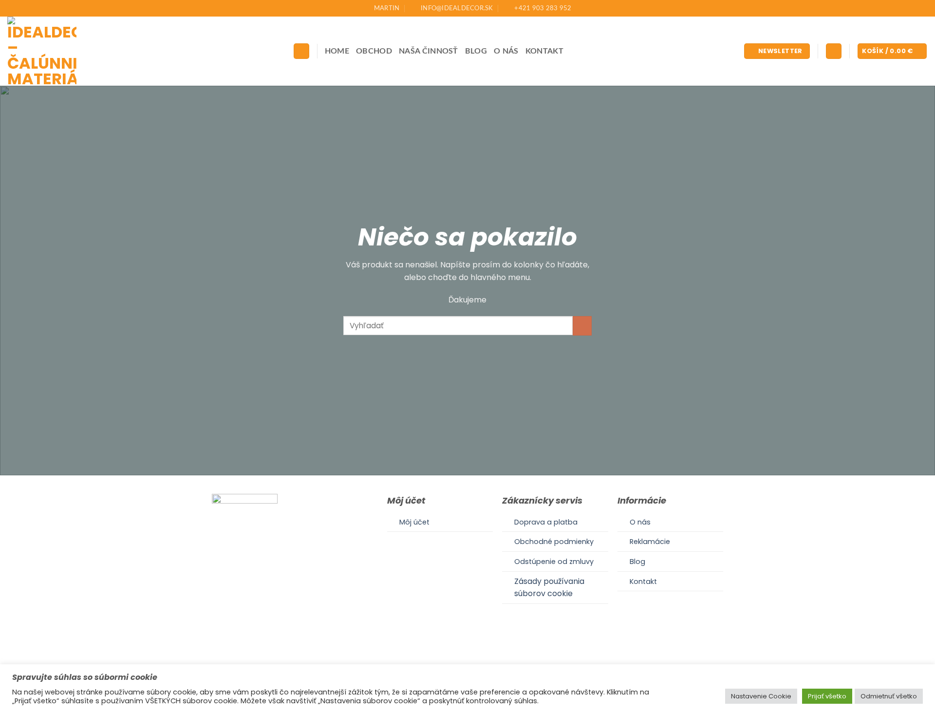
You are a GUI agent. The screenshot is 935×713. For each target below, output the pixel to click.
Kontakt (544, 51)
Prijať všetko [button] (827, 696)
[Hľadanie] (301, 51)
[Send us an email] (479, 659)
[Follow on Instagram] (467, 659)
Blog (476, 51)
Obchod (374, 51)
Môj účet (414, 522)
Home (337, 51)
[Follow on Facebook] (455, 659)
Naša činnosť (428, 51)
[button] (777, 51)
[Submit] (582, 325)
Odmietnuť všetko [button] (888, 696)
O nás (506, 51)
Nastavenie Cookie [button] (761, 696)
